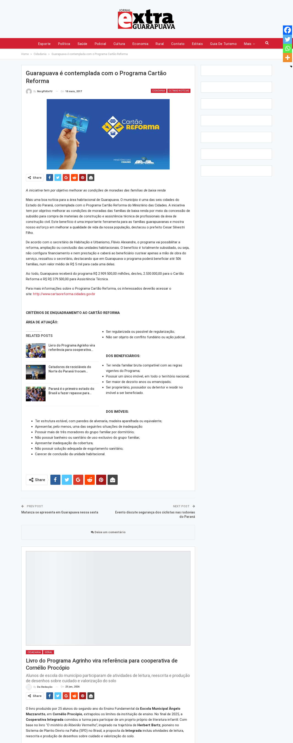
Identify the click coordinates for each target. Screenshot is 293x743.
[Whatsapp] (287, 48)
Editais (197, 44)
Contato (178, 44)
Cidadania (158, 90)
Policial (100, 44)
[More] (287, 57)
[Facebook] (287, 30)
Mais (248, 44)
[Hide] (291, 66)
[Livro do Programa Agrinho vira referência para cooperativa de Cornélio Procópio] (36, 350)
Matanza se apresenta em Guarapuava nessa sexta (59, 512)
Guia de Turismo (223, 44)
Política (64, 44)
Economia (141, 44)
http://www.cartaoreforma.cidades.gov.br (64, 294)
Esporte (44, 44)
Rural (160, 44)
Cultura (119, 44)
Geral (48, 652)
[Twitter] (287, 39)
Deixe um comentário (109, 532)
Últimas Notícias (179, 90)
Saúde (82, 44)
